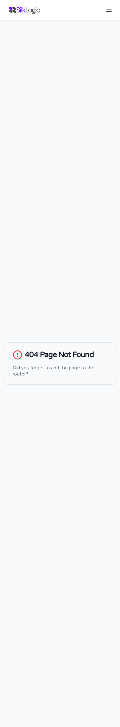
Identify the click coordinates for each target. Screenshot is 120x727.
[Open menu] (109, 10)
